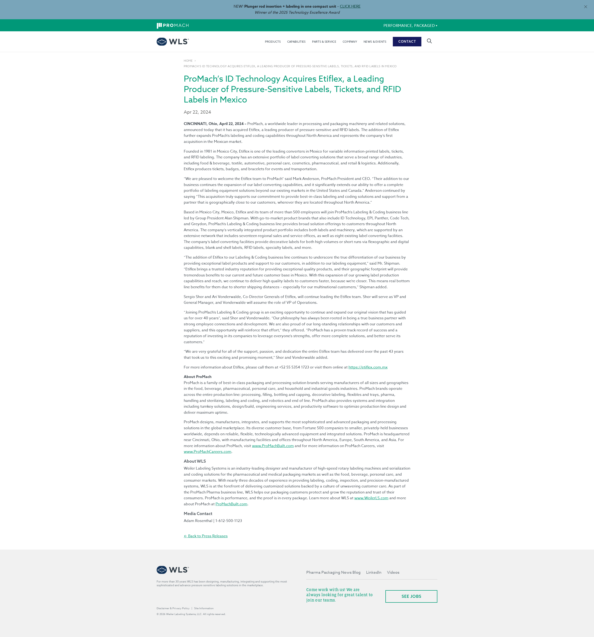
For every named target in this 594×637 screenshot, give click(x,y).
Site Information (204, 608)
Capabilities (296, 42)
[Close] (586, 7)
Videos (393, 572)
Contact (407, 41)
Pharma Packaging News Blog (333, 572)
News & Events (375, 42)
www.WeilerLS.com (371, 498)
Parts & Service (324, 42)
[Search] (429, 40)
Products (273, 42)
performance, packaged (409, 26)
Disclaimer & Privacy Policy (173, 608)
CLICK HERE (350, 6)
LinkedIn (373, 572)
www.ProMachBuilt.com (273, 446)
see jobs (411, 596)
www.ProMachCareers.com (207, 452)
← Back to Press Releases (206, 536)
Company (350, 42)
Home (188, 61)
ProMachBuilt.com (231, 504)
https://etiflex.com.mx (368, 367)
